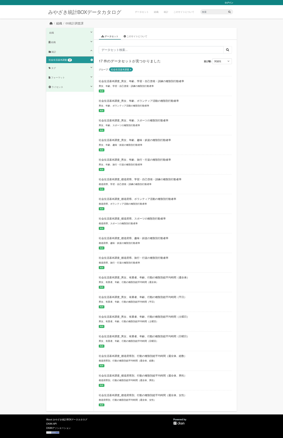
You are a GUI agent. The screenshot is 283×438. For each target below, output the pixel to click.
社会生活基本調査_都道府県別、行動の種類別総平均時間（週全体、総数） (143, 356)
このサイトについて (184, 11)
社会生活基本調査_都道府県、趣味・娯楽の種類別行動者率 (133, 238)
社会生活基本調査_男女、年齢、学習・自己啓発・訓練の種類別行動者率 (141, 81)
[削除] (130, 69)
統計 (166, 11)
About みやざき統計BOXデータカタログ (66, 419)
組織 (156, 11)
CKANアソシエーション (58, 427)
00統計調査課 (75, 23)
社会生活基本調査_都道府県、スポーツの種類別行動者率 (132, 218)
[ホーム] (51, 23)
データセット (142, 11)
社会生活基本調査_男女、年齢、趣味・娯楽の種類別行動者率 (135, 140)
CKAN (178, 423)
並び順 (207, 61)
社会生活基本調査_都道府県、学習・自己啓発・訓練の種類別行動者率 (140, 179)
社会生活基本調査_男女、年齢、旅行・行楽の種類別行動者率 (135, 159)
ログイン (229, 2)
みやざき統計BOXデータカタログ (84, 11)
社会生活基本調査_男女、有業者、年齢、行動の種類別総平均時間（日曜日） (144, 336)
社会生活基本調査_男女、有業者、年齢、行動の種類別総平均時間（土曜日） (144, 316)
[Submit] (229, 11)
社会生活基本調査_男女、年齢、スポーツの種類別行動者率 (133, 120)
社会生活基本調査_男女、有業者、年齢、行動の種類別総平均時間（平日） (143, 297)
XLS (101, 91)
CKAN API (51, 423)
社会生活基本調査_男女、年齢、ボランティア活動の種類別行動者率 (139, 101)
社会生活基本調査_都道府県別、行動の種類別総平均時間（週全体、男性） (143, 375)
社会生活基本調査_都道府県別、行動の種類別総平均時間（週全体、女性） (143, 395)
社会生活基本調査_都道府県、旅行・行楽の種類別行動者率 (133, 258)
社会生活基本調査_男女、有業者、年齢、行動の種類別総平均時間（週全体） (144, 277)
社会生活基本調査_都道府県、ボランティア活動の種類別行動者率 (137, 199)
